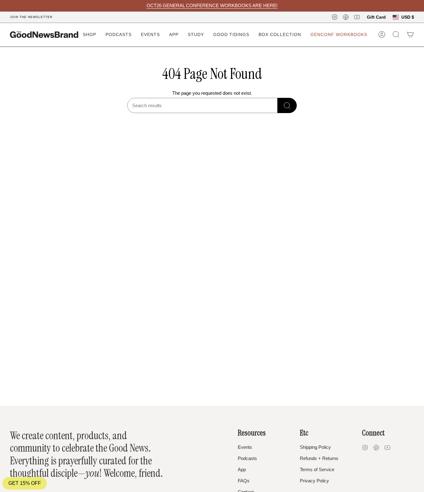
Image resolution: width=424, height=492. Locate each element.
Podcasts (247, 458)
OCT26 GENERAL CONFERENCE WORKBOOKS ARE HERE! (212, 5)
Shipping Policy (315, 447)
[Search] (287, 105)
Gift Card (376, 17)
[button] (89, 34)
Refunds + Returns (319, 458)
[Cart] (410, 34)
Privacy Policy (314, 480)
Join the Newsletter (31, 17)
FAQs (244, 480)
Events (245, 447)
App (242, 469)
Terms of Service (317, 469)
